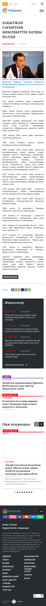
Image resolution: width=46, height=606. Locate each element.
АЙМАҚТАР (29, 560)
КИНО (5, 573)
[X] (22, 289)
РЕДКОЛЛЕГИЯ (9, 528)
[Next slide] (41, 424)
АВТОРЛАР (29, 563)
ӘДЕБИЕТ (6, 556)
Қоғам (27, 578)
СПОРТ (27, 571)
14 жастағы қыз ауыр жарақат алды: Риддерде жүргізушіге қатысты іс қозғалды (21, 317)
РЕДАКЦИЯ (23, 528)
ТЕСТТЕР (6, 590)
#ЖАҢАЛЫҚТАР (10, 277)
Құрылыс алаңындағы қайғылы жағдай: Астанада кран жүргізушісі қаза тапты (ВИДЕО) (22, 342)
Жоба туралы (9, 525)
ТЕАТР (5, 560)
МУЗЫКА (6, 570)
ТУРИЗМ (6, 583)
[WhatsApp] (29, 289)
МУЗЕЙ (5, 563)
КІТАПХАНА (8, 566)
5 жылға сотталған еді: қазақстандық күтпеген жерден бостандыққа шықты (22, 330)
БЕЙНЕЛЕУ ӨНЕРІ (10, 576)
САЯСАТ (28, 575)
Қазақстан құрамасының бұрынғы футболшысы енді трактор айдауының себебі (22, 385)
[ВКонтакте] (12, 289)
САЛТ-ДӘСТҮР (9, 580)
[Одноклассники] (16, 289)
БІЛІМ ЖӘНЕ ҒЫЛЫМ (30, 567)
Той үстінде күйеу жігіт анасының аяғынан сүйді (20, 355)
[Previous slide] (36, 424)
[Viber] (25, 289)
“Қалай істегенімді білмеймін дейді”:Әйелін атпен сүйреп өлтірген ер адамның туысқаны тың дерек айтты (23, 469)
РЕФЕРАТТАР (8, 586)
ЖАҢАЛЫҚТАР (31, 556)
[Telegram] (19, 289)
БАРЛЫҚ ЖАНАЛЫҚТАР (14, 365)
